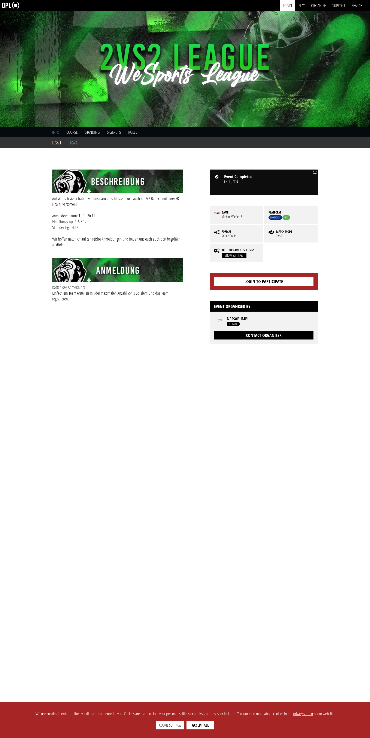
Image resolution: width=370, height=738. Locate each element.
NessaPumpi (238, 319)
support (338, 5)
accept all (200, 725)
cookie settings (170, 725)
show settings (234, 255)
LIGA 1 (56, 143)
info (55, 132)
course (72, 132)
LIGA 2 (73, 143)
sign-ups (114, 132)
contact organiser (264, 335)
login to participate (264, 281)
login (287, 5)
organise (318, 5)
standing (92, 132)
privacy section (303, 714)
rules (132, 132)
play (301, 5)
